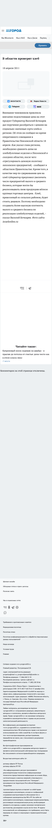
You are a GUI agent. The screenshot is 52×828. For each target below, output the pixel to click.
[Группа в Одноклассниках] (9, 607)
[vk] (22, 288)
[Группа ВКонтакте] (14, 101)
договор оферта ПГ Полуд (13, 764)
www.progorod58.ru (23, 664)
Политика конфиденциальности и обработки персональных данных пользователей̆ (25, 638)
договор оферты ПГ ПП (12, 766)
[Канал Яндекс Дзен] (17, 607)
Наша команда (8, 644)
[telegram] (30, 288)
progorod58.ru (9, 711)
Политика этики (9, 632)
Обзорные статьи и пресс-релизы (15, 586)
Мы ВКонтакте (7, 38)
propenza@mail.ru (10, 674)
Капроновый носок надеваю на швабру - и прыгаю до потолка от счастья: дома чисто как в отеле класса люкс (26, 355)
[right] (49, 38)
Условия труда (8, 649)
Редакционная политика (12, 627)
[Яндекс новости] (38, 101)
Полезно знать (8, 591)
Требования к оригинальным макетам (17, 622)
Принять (43, 45)
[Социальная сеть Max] (38, 107)
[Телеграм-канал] (14, 107)
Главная (6, 654)
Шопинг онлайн (9, 582)
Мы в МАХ (20, 38)
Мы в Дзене (32, 38)
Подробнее (7, 786)
